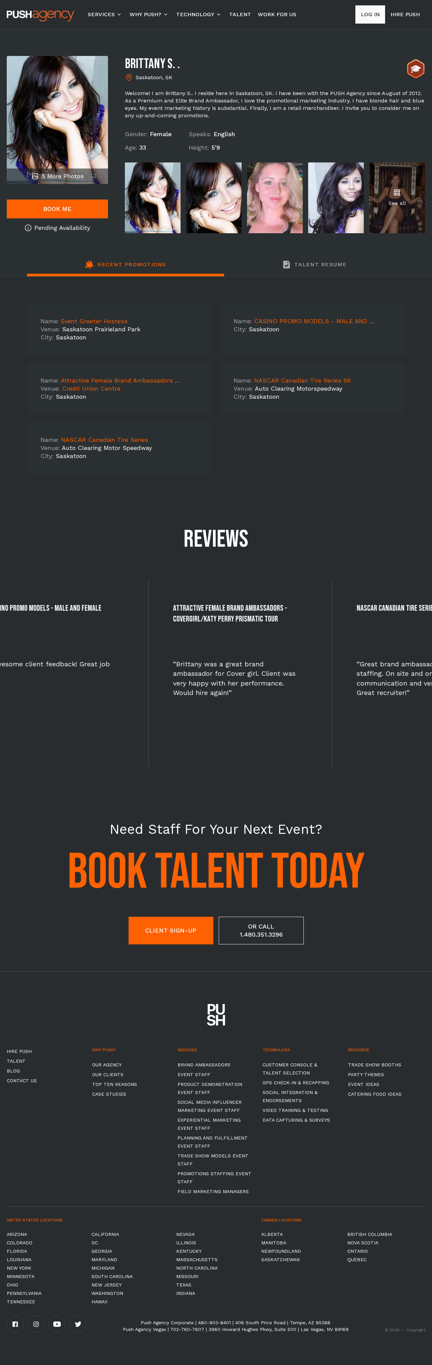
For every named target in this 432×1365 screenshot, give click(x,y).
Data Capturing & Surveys (296, 1120)
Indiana (185, 1293)
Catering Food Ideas (375, 1094)
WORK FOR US (277, 14)
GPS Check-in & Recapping (296, 1082)
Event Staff (194, 1074)
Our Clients (108, 1074)
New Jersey (106, 1284)
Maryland (104, 1259)
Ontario (357, 1251)
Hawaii (99, 1301)
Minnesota (20, 1276)
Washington (107, 1293)
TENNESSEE (21, 1301)
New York (19, 1268)
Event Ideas (363, 1084)
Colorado (19, 1242)
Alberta (272, 1234)
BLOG (13, 1070)
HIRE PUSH (19, 1051)
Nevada (185, 1234)
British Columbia (369, 1234)
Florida (17, 1251)
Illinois (186, 1242)
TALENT (240, 14)
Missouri (187, 1276)
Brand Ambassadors (204, 1064)
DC (94, 1242)
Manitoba (273, 1242)
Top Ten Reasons (114, 1084)
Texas (183, 1284)
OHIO (12, 1284)
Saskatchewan (280, 1259)
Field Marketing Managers (213, 1191)
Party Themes (366, 1074)
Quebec (357, 1259)
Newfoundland (281, 1251)
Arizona (17, 1234)
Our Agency (107, 1064)
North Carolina (197, 1268)
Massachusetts (197, 1259)
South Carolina (112, 1276)
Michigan (102, 1268)
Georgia (101, 1251)
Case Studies (109, 1094)
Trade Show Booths (374, 1064)
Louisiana (19, 1259)
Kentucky (188, 1251)
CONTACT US (22, 1080)
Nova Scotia (362, 1242)
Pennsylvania (24, 1293)
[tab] (125, 268)
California (105, 1234)
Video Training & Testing (295, 1110)
